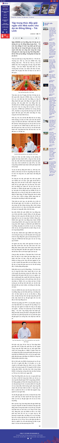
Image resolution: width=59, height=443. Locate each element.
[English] (54, 1)
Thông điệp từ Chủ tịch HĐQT (5, 10)
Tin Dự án (4, 17)
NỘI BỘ (3, 1)
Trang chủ (5, 6)
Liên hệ (5, 29)
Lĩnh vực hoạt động (5, 12)
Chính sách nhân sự (5, 28)
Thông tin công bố (5, 21)
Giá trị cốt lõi (4, 23)
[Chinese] (57, 1)
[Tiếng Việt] (51, 1)
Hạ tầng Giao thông (4, 16)
